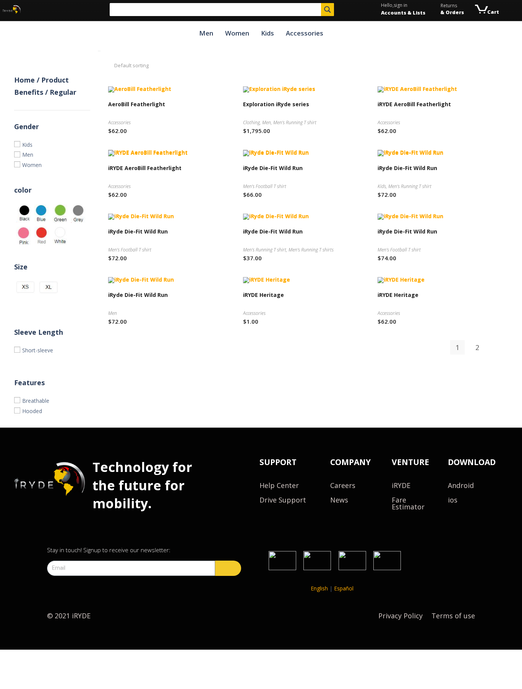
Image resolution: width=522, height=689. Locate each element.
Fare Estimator (408, 503)
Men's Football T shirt (264, 186)
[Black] (23, 214)
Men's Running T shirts (311, 249)
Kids (267, 33)
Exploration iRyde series (276, 104)
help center (279, 485)
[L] (48, 304)
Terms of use (453, 615)
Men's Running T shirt (294, 122)
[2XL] (71, 304)
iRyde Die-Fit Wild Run (273, 168)
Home (24, 79)
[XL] (48, 287)
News (339, 499)
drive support (282, 499)
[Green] (60, 214)
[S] (71, 287)
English (319, 588)
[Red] (41, 236)
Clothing (251, 122)
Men (206, 33)
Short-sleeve (37, 350)
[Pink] (23, 236)
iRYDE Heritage (263, 294)
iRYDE (401, 485)
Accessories (304, 33)
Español (343, 588)
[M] (25, 304)
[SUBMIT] (228, 568)
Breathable (35, 400)
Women (237, 33)
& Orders (452, 12)
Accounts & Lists (403, 12)
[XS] (25, 287)
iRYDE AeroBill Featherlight (414, 104)
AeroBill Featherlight (136, 104)
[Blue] (41, 214)
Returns (449, 5)
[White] (60, 236)
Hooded (32, 411)
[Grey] (78, 214)
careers (342, 485)
